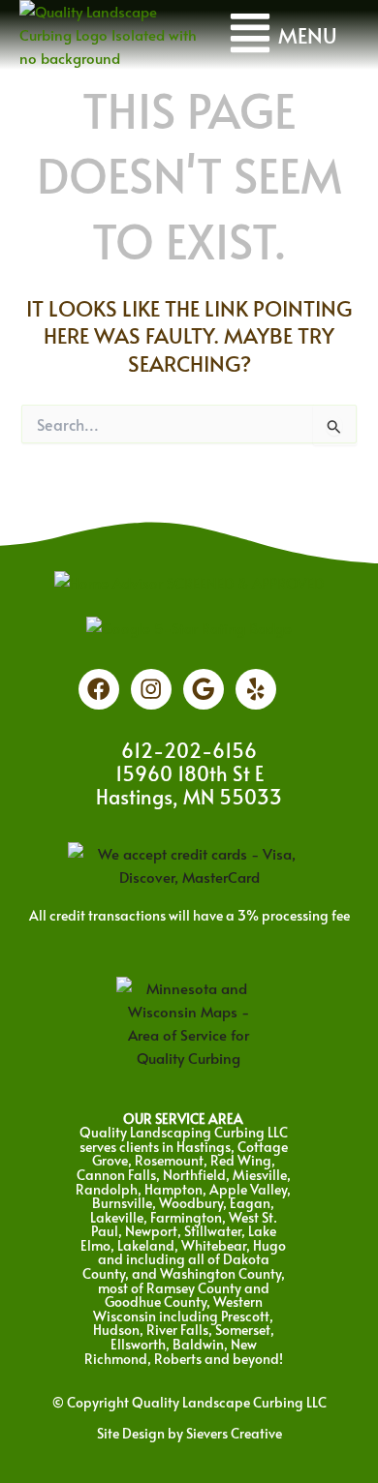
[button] (282, 35)
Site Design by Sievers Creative (189, 1433)
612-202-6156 (189, 750)
